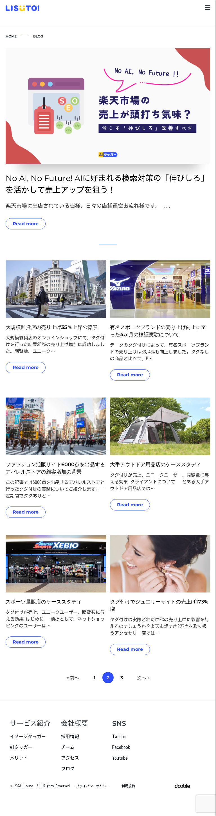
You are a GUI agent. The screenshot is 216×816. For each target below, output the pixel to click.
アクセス (70, 758)
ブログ (68, 768)
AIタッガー (21, 747)
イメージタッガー (28, 736)
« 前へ (72, 677)
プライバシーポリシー (93, 786)
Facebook (121, 747)
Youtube (120, 758)
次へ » (143, 677)
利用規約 (128, 786)
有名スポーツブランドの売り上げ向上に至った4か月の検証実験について (158, 331)
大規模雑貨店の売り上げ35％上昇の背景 (52, 327)
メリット (19, 758)
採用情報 (70, 736)
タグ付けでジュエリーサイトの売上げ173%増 (159, 605)
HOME (11, 36)
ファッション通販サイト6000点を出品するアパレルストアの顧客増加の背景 (55, 468)
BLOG (38, 36)
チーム (68, 747)
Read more (26, 223)
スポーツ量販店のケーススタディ (44, 602)
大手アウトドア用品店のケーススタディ (155, 464)
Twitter (119, 736)
